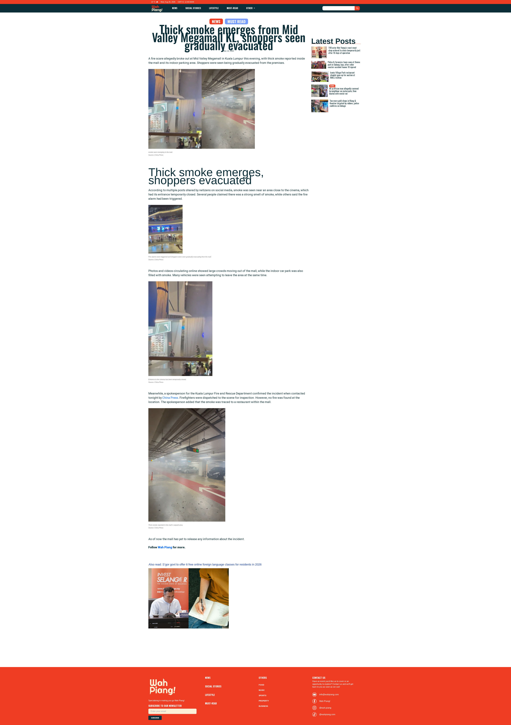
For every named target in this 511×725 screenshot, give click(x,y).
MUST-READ (232, 8)
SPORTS (262, 695)
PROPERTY (264, 701)
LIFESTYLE (214, 8)
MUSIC (262, 690)
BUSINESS (263, 706)
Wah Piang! (324, 701)
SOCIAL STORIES (193, 8)
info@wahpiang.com (329, 694)
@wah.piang (325, 708)
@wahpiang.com (327, 714)
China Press (170, 397)
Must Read (236, 21)
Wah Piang (165, 547)
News (216, 21)
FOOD (261, 685)
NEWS (174, 8)
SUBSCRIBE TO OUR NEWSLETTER (165, 705)
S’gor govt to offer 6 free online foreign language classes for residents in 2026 (205, 564)
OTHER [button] (249, 8)
